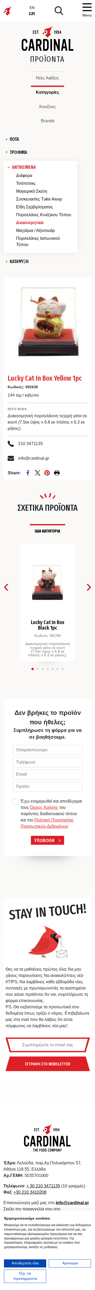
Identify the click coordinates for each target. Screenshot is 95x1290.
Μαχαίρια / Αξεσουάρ (35, 230)
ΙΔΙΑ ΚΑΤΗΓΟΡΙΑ (47, 531)
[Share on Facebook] (28, 473)
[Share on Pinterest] (47, 473)
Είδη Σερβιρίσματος (34, 207)
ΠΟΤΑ (14, 139)
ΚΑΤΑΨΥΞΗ (19, 261)
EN (32, 7)
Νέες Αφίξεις (47, 78)
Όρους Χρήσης (44, 807)
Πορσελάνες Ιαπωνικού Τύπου (38, 241)
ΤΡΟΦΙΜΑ (18, 152)
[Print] (57, 473)
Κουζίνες (47, 106)
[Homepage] (48, 38)
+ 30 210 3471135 (43, 1186)
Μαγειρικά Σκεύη (31, 191)
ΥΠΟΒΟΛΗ (44, 840)
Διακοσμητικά (30, 222)
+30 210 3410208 (29, 1192)
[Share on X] (37, 473)
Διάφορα (24, 175)
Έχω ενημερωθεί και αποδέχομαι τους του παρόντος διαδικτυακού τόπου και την (51, 814)
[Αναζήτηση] (59, 10)
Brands (47, 121)
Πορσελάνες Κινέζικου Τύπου (43, 215)
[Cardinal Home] (47, 1138)
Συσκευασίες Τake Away (39, 199)
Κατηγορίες (47, 92)
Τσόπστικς (26, 183)
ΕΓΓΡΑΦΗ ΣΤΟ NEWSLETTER (47, 1064)
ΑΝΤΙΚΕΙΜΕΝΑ (24, 167)
